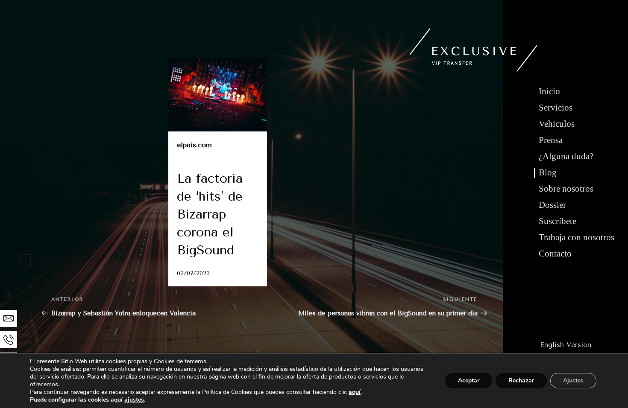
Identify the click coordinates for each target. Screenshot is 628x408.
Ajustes (573, 380)
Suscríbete (557, 221)
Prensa (551, 140)
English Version (565, 345)
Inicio (549, 91)
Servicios (555, 107)
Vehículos (557, 124)
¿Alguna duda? (566, 156)
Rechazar (521, 380)
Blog (548, 172)
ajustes (134, 400)
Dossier (552, 205)
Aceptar (468, 380)
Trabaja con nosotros (576, 237)
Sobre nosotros (566, 189)
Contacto (555, 253)
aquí (355, 392)
